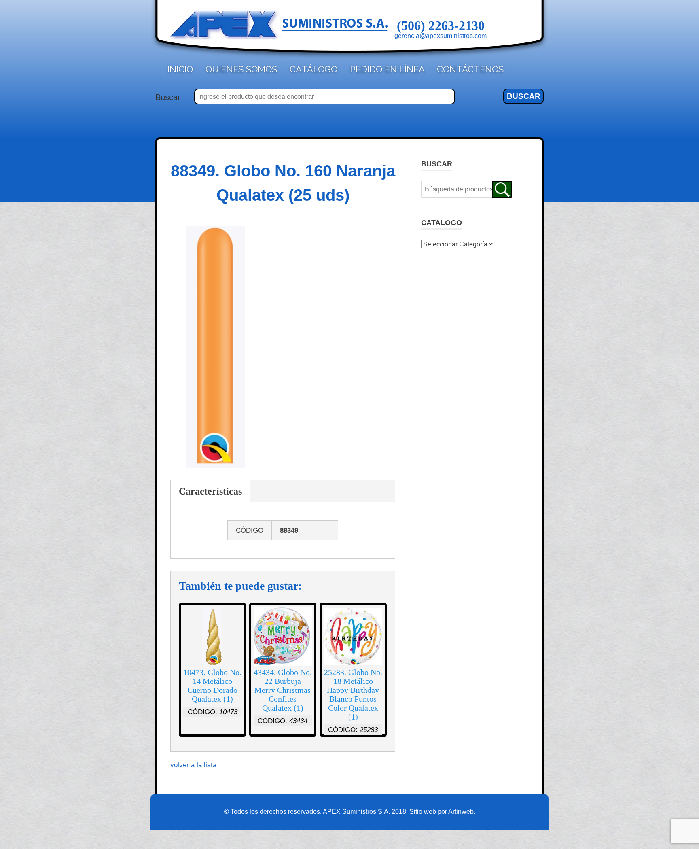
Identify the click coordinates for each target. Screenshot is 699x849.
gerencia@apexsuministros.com (440, 35)
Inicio (180, 69)
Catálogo (313, 69)
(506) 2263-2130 (441, 25)
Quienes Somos (241, 69)
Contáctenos (470, 69)
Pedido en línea (387, 69)
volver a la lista (193, 765)
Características (210, 491)
